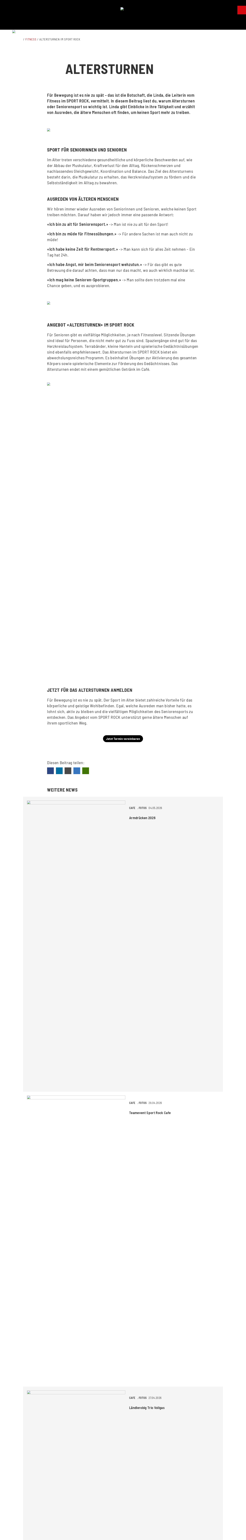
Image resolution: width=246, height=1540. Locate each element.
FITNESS (31, 39)
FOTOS (143, 808)
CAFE (132, 808)
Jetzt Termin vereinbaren (123, 738)
